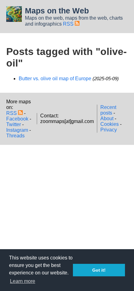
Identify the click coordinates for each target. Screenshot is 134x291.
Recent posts (108, 110)
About (106, 118)
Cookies (109, 124)
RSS (69, 24)
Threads (15, 135)
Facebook (17, 118)
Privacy (108, 129)
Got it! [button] (99, 270)
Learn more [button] (22, 281)
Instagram (17, 130)
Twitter (13, 124)
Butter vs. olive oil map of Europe (55, 78)
